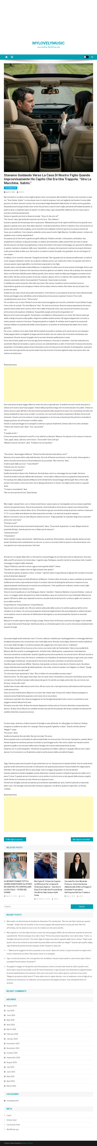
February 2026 (12, 1034)
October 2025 (12, 1053)
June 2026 (11, 1015)
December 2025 (13, 1044)
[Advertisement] (48, 19)
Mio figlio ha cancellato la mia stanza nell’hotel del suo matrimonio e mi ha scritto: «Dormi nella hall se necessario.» (83, 839)
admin (21, 192)
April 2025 (11, 1081)
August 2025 (12, 1062)
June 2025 (11, 1072)
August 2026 (12, 1006)
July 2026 (10, 1011)
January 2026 (12, 1039)
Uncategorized (10, 188)
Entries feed (11, 1120)
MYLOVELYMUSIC (48, 43)
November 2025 (13, 1048)
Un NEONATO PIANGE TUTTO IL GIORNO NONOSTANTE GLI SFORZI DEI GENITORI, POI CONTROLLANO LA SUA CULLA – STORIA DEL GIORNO (18, 886)
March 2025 (11, 1086)
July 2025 (10, 1067)
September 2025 (13, 1058)
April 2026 (11, 1025)
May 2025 (11, 1076)
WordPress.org (12, 1129)
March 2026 (11, 1029)
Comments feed (13, 1125)
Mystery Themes (27, 1143)
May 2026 (11, 1020)
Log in (9, 1115)
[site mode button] (86, 57)
